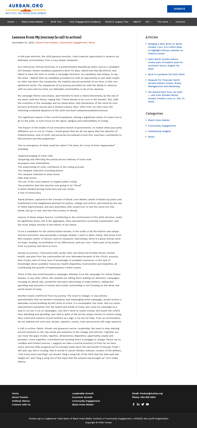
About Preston (20, 397)
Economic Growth (82, 397)
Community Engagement (73, 42)
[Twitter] (142, 404)
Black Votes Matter (47, 42)
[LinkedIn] (138, 404)
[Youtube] (147, 404)
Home (15, 393)
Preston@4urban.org (151, 393)
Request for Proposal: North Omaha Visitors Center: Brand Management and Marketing (164, 83)
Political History (21, 401)
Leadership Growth (83, 393)
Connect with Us (21, 404)
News (92, 42)
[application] (15, 21)
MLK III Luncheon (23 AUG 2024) (166, 74)
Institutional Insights (159, 131)
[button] (179, 9)
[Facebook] (133, 404)
